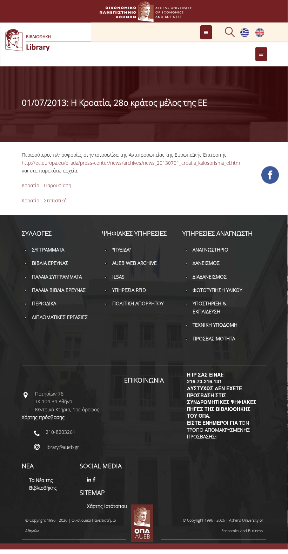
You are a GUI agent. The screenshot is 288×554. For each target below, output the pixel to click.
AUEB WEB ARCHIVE (134, 263)
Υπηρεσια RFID (129, 290)
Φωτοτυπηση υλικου (217, 290)
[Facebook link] (95, 479)
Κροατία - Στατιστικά (44, 200)
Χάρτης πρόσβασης (43, 417)
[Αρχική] (144, 18)
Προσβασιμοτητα (214, 338)
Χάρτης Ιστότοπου (107, 506)
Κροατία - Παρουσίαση (46, 185)
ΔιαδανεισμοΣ (210, 276)
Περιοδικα (44, 303)
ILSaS (118, 276)
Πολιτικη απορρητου (137, 303)
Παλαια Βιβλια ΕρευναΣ (59, 290)
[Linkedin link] (90, 479)
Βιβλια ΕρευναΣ (50, 263)
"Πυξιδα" (121, 249)
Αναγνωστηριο (210, 249)
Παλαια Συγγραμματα (57, 276)
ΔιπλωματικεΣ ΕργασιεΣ (60, 317)
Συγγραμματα (48, 249)
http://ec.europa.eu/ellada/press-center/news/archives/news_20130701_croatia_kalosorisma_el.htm (131, 162)
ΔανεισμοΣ (206, 263)
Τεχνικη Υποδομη (215, 324)
